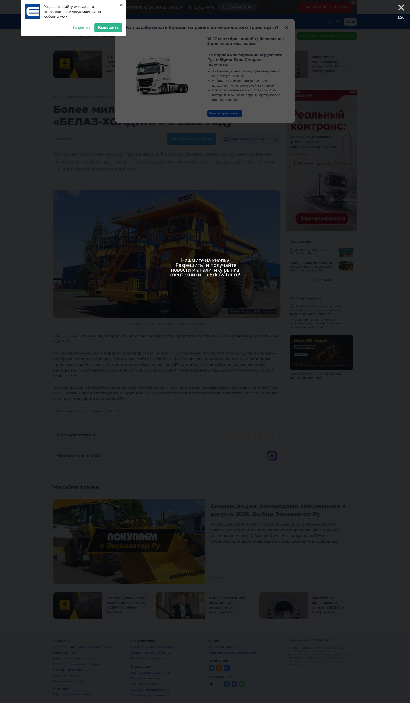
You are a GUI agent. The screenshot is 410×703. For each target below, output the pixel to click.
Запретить (82, 27)
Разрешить (108, 27)
